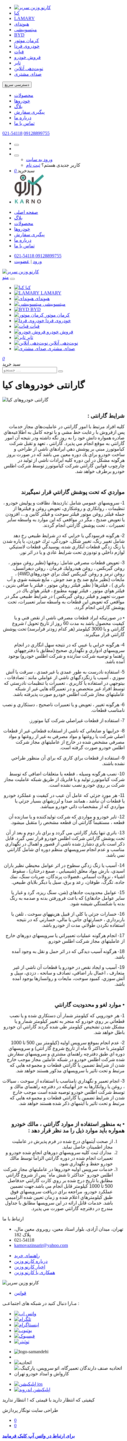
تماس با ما (24, 123)
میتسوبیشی (25, 29)
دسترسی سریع (17, 84)
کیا (16, 13)
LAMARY (24, 18)
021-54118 (12, 133)
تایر (17, 62)
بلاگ (18, 106)
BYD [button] (35, 309)
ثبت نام (33, 165)
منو (5, 277)
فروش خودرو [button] (60, 331)
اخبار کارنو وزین (29, 1266)
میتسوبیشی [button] (54, 304)
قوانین (20, 1293)
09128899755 (37, 133)
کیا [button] (28, 287)
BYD (19, 34)
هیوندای (21, 24)
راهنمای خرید (27, 1255)
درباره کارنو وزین (31, 1261)
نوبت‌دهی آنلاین (28, 68)
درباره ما (22, 117)
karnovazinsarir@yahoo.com (41, 1245)
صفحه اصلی (26, 212)
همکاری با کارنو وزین (34, 1272)
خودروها (22, 100)
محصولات (23, 95)
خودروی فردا (27, 46)
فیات (19, 51)
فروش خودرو (27, 57)
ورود (37, 261)
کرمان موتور (26, 40)
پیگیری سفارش (29, 112)
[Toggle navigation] (12, 279)
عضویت (22, 261)
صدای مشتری (28, 74)
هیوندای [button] (42, 298)
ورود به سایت (39, 159)
